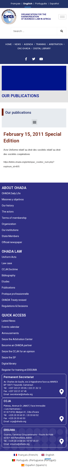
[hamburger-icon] (62, 16)
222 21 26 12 (34, 388)
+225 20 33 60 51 (17, 415)
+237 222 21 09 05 (18, 388)
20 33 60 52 (33, 415)
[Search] (61, 31)
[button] (34, 122)
